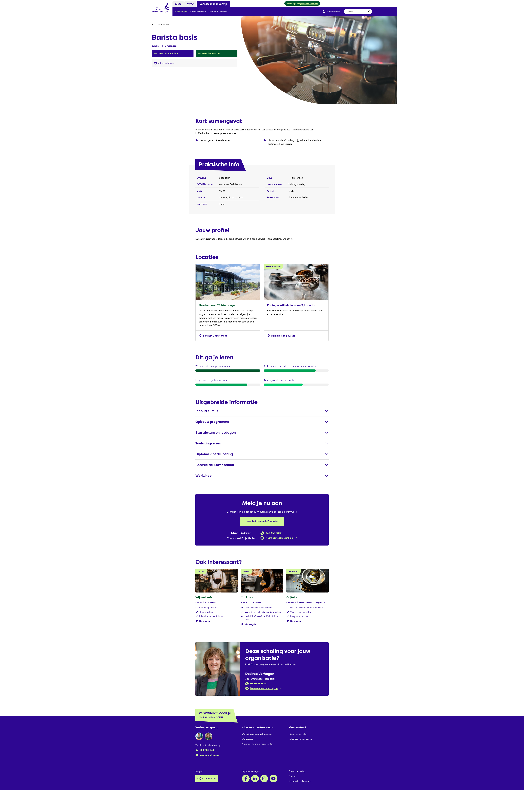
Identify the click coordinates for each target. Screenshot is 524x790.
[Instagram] (264, 778)
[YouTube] (273, 778)
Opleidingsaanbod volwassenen (257, 733)
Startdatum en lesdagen (215, 432)
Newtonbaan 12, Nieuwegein (218, 305)
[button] (278, 538)
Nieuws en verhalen (298, 733)
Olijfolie (291, 597)
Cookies (292, 776)
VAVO (190, 4)
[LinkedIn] (255, 778)
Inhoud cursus (206, 411)
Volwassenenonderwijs (213, 4)
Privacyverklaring (297, 771)
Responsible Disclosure (300, 780)
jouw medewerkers (309, 3)
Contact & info (333, 11)
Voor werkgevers (198, 11)
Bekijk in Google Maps (213, 335)
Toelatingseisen (208, 443)
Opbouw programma (212, 422)
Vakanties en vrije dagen (300, 738)
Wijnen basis (203, 597)
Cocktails (247, 597)
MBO (178, 4)
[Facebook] (246, 778)
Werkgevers (247, 738)
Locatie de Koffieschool (214, 465)
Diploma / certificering (214, 454)
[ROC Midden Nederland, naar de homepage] (160, 8)
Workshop (203, 476)
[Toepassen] (369, 11)
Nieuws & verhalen (218, 11)
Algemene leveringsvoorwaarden (257, 743)
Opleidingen (181, 11)
